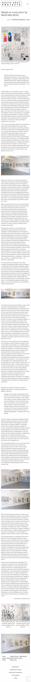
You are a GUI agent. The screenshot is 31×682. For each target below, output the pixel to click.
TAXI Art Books (15, 675)
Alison (28, 19)
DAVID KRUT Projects (15, 669)
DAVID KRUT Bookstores (15, 672)
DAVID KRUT (15, 667)
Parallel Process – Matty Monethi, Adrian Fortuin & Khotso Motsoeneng (18, 658)
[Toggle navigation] (27, 3)
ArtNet (15, 678)
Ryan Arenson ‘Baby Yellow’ (6, 658)
